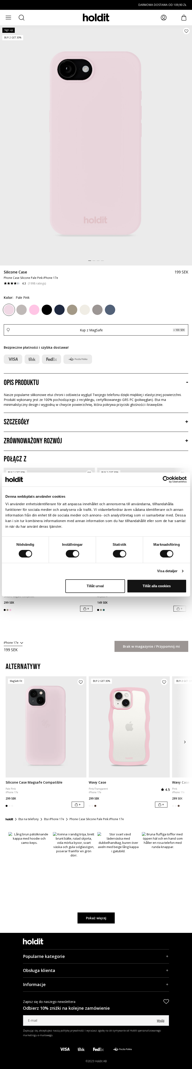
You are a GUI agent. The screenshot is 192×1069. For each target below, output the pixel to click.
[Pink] (34, 310)
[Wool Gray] (21, 310)
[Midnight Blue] (59, 310)
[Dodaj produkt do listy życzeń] (186, 31)
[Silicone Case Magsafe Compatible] (46, 726)
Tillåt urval (95, 586)
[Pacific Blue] (110, 310)
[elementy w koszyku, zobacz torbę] (183, 18)
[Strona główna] (9, 819)
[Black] (47, 310)
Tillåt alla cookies (157, 586)
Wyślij (160, 1021)
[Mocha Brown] (72, 310)
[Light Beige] (85, 310)
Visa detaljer (167, 571)
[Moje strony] (163, 17)
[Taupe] (97, 310)
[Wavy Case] (129, 726)
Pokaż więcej (96, 918)
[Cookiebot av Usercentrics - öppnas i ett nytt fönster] (166, 479)
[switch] (72, 553)
